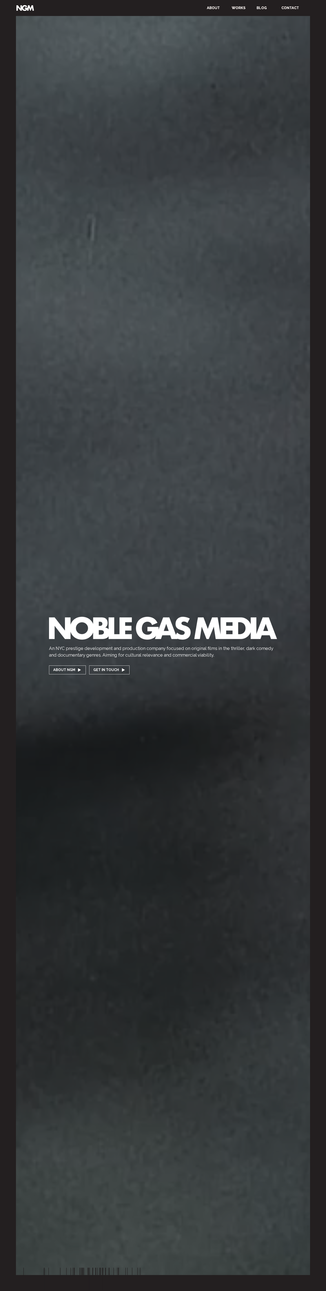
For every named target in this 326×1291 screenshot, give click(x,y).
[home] (25, 8)
